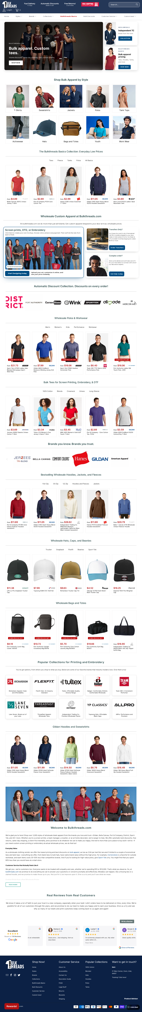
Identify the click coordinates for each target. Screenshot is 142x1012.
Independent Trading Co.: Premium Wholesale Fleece (71, 709)
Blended (88, 971)
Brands (34, 975)
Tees (51, 160)
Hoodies (88, 979)
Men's (47, 327)
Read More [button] (83, 943)
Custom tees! (36, 995)
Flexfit (70, 550)
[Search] (137, 4)
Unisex (82, 391)
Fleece (60, 160)
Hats (87, 975)
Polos (78, 160)
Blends (59, 391)
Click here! (122, 977)
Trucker (49, 550)
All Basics (89, 160)
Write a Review (127, 921)
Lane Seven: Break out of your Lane (18, 709)
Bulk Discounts (37, 987)
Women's (58, 327)
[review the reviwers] (34, 929)
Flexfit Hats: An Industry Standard (44, 685)
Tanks (69, 160)
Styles (34, 971)
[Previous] (7, 302)
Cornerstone (113, 855)
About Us (62, 967)
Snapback (60, 550)
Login (9, 10)
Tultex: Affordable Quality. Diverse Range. (71, 685)
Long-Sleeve (94, 391)
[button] (19, 16)
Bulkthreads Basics (38, 983)
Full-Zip (46, 484)
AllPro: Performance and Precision (124, 709)
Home (34, 967)
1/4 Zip (55, 484)
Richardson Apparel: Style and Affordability (18, 685)
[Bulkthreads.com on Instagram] (15, 975)
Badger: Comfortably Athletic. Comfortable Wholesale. (98, 685)
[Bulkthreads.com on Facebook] (11, 975)
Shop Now (16, 63)
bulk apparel (74, 852)
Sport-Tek (92, 550)
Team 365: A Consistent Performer (124, 685)
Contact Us (63, 975)
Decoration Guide (65, 979)
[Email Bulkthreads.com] (7, 975)
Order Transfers (117, 247)
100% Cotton (48, 391)
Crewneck (71, 391)
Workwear (93, 327)
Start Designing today (17, 273)
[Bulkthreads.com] (9, 4)
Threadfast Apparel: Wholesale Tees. (44, 709)
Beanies (81, 550)
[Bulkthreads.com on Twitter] (19, 975)
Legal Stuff (62, 987)
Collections (36, 979)
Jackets (96, 484)
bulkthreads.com (12, 872)
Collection (125, 38)
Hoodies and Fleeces (80, 484)
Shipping (62, 999)
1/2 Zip (65, 484)
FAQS (61, 983)
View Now (124, 67)
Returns (61, 991)
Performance (79, 327)
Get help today (116, 274)
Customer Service (38, 991)
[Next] (135, 302)
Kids (68, 327)
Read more (13, 884)
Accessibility (63, 971)
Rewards (62, 995)
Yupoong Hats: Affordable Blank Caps (98, 709)
